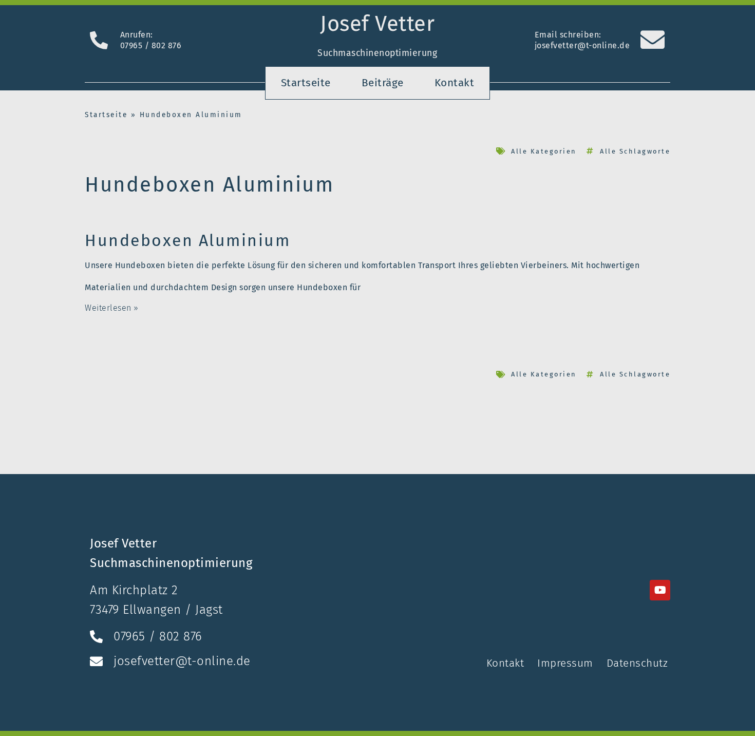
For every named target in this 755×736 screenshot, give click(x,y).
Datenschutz (637, 663)
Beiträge (383, 83)
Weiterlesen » (112, 308)
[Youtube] (660, 590)
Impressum (565, 663)
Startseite (306, 83)
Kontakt (455, 83)
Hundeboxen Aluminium (187, 240)
